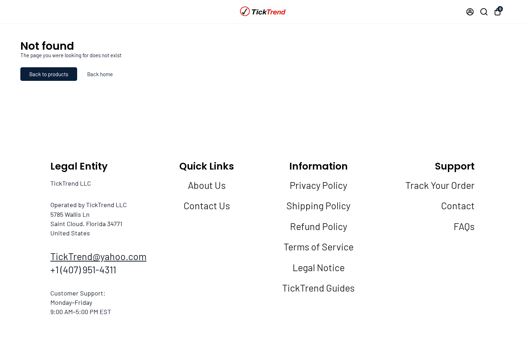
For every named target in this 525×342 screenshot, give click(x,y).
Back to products (48, 74)
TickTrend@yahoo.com (98, 256)
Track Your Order (440, 185)
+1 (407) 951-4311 (83, 269)
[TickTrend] (262, 11)
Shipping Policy (318, 205)
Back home (100, 74)
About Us (207, 185)
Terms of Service (319, 246)
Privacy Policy (318, 185)
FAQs (464, 226)
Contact (458, 205)
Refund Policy (318, 226)
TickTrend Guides (318, 287)
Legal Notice (318, 267)
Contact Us (207, 205)
